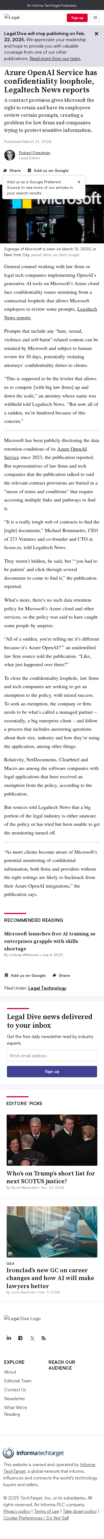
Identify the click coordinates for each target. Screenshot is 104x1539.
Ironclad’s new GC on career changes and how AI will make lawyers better (50, 1278)
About (10, 1372)
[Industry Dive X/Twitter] (32, 1338)
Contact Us (15, 1389)
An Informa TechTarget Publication (52, 5)
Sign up (77, 18)
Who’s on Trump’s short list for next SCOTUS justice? (50, 1177)
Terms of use (46, 1511)
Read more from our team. (55, 58)
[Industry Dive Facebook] (20, 1338)
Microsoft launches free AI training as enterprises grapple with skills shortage (49, 941)
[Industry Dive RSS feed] (43, 1338)
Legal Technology (47, 988)
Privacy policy (16, 1511)
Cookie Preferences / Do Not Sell (36, 1518)
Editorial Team (18, 1381)
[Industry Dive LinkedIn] (8, 1338)
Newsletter (14, 1398)
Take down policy (80, 1511)
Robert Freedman (34, 152)
